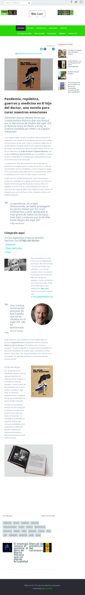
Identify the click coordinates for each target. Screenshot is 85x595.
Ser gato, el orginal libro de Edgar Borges (75, 52)
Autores (30, 28)
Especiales (53, 28)
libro (48, 531)
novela (21, 527)
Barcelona (7, 531)
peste (31, 535)
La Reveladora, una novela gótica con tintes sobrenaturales (75, 64)
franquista (13, 535)
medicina (34, 523)
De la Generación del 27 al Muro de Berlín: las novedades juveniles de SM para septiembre (74, 87)
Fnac (8, 252)
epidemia (23, 535)
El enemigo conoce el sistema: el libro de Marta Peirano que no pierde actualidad (21, 552)
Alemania (32, 531)
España (16, 531)
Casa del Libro (13, 248)
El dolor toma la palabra (73, 73)
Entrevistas (41, 28)
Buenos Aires (40, 527)
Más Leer (44, 289)
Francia (41, 531)
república (25, 523)
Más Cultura (39, 33)
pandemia (7, 523)
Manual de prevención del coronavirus (37, 547)
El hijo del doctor (10, 527)
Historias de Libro (24, 33)
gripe (38, 535)
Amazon (10, 244)
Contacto (72, 33)
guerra (16, 523)
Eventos (63, 28)
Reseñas (62, 33)
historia (29, 527)
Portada (20, 28)
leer (5, 535)
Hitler (24, 531)
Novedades (51, 33)
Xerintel (48, 588)
